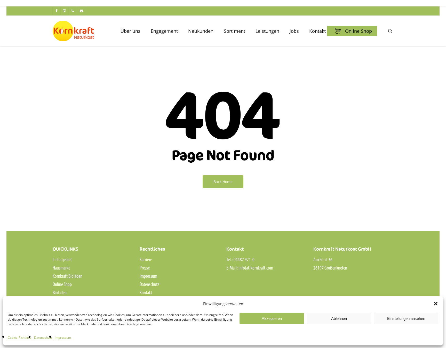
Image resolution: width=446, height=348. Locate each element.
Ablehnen (339, 318)
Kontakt (146, 293)
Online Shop (62, 284)
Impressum (63, 337)
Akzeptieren (272, 318)
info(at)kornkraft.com (255, 268)
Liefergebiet (62, 260)
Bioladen (60, 293)
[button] (435, 303)
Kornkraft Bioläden (67, 276)
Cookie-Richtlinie (19, 337)
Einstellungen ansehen (406, 318)
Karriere (146, 260)
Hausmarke (61, 268)
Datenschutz (43, 337)
